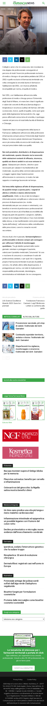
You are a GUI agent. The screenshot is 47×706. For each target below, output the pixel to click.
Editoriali (11, 9)
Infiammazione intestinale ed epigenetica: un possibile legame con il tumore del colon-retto (24, 521)
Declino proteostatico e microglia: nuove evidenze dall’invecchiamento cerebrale (24, 530)
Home (3, 9)
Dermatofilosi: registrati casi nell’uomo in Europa (24, 564)
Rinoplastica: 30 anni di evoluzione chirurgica (20, 556)
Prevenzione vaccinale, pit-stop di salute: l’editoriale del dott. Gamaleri (30, 326)
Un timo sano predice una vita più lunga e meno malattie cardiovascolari (24, 511)
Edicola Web (7, 422)
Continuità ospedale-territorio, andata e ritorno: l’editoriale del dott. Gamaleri (30, 337)
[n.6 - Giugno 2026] (23, 411)
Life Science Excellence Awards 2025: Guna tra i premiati (11, 303)
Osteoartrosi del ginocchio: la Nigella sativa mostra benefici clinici (22, 488)
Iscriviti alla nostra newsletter (15, 380)
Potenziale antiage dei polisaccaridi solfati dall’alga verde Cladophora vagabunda (21, 583)
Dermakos (8, 542)
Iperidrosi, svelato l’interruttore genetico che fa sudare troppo (24, 548)
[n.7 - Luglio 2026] (9, 411)
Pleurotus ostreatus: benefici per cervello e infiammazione (24, 480)
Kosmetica (8, 576)
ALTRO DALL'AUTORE (31, 317)
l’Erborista (7, 466)
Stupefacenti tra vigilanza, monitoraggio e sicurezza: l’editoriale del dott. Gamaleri (29, 349)
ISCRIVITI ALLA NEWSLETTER (23, 668)
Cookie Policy (31, 680)
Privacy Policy (17, 680)
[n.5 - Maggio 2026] (38, 411)
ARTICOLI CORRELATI (12, 317)
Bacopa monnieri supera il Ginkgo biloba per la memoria (23, 472)
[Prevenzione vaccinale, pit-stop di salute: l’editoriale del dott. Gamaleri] (8, 326)
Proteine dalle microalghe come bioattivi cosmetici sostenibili (23, 601)
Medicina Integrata (11, 505)
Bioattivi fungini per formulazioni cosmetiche (20, 593)
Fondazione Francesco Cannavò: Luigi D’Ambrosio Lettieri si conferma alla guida (34, 304)
